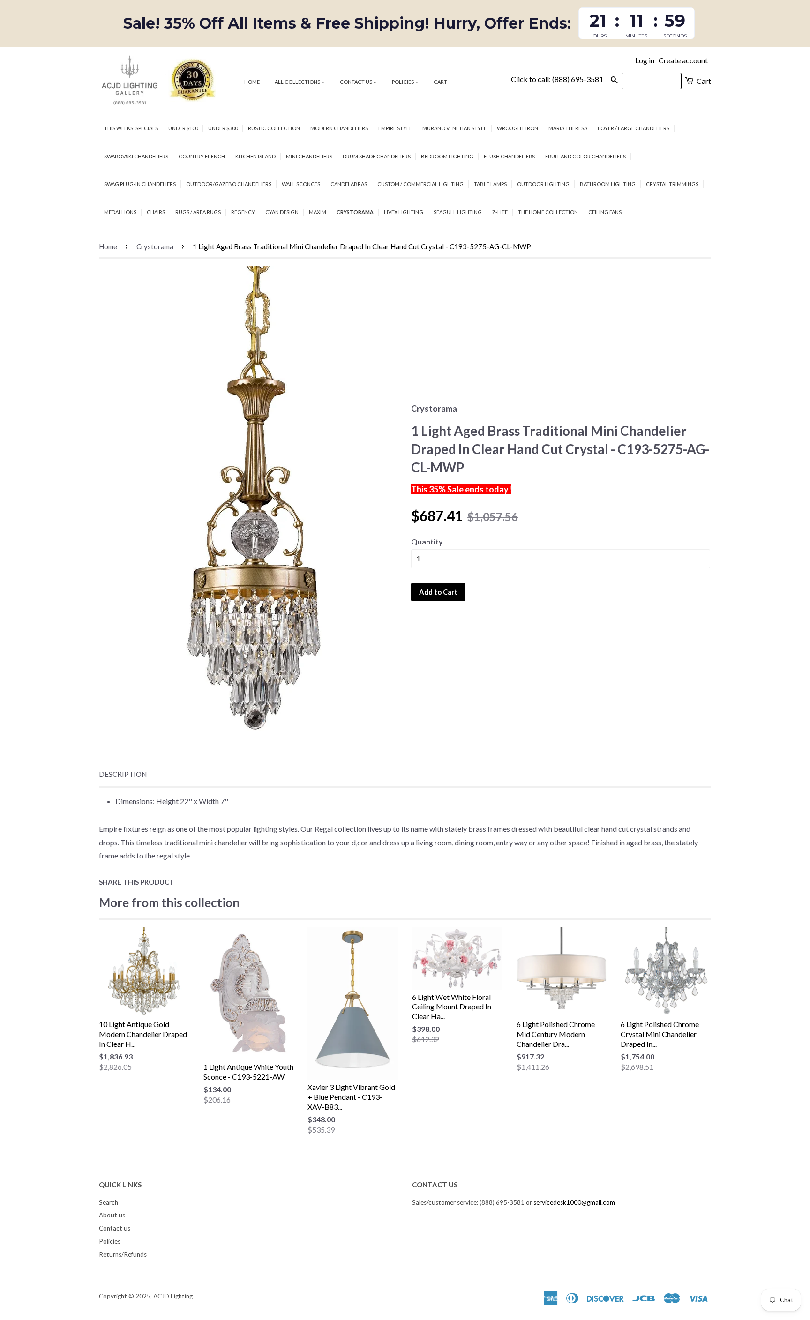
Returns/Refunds (123, 1254)
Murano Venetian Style (454, 128)
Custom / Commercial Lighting (420, 184)
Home (252, 82)
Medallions (120, 212)
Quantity (427, 541)
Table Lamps (490, 184)
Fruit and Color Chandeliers (585, 156)
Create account (683, 60)
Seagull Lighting (458, 212)
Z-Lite (500, 212)
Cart (440, 82)
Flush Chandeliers (509, 156)
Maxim (317, 212)
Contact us (356, 82)
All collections (298, 82)
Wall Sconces (301, 184)
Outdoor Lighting (543, 184)
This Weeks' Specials (131, 128)
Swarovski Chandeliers (136, 156)
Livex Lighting (403, 212)
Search (108, 1202)
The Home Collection (548, 212)
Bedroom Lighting (447, 156)
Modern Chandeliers (339, 128)
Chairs (156, 212)
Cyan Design (282, 212)
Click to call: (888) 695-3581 (557, 79)
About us (112, 1215)
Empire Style (395, 128)
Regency (243, 212)
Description (123, 774)
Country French (202, 156)
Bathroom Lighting (608, 184)
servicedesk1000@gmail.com (574, 1202)
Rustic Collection (274, 128)
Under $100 (183, 128)
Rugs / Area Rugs (198, 212)
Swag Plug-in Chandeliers (140, 184)
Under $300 (223, 128)
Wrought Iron (517, 128)
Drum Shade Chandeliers (377, 156)
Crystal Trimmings (672, 184)
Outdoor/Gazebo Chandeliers (228, 184)
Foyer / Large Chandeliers (633, 128)
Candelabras (348, 184)
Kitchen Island (255, 156)
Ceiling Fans (605, 212)
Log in (644, 60)
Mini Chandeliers (309, 156)
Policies (403, 82)
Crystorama (355, 212)
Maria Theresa (567, 128)
